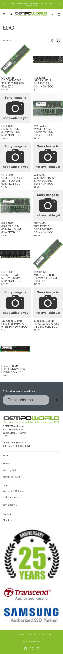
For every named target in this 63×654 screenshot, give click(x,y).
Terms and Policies (31, 641)
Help (5, 485)
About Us (7, 520)
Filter (9, 40)
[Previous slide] (3, 4)
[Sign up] (55, 400)
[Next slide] (59, 4)
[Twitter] (32, 649)
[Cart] (59, 14)
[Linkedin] (37, 649)
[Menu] (4, 14)
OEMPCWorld (25, 635)
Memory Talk (9, 470)
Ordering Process (12, 497)
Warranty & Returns (13, 491)
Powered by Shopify (42, 635)
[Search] (11, 14)
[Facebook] (26, 649)
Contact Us (8, 514)
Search (6, 463)
